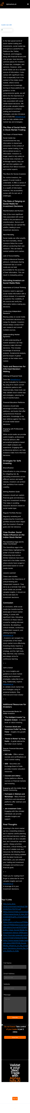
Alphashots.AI (11, 4)
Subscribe (15, 1017)
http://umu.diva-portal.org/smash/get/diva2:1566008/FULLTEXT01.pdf (15, 906)
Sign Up (15, 1098)
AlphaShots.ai (20, 117)
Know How (15, 1037)
